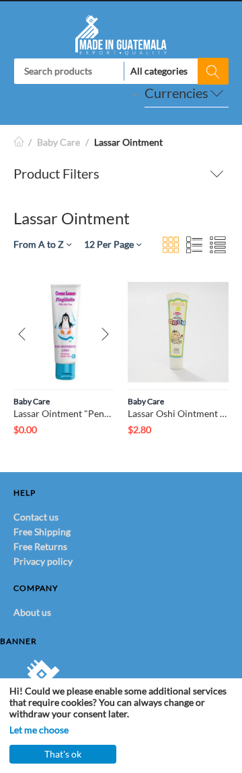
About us (32, 612)
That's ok (62, 754)
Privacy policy (43, 561)
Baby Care (58, 142)
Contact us (35, 516)
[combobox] (121, 71)
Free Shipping (42, 531)
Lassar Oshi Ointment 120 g (178, 413)
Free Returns (40, 546)
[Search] (213, 71)
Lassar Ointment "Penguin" (63, 413)
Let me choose (39, 729)
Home (18, 142)
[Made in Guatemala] (121, 33)
